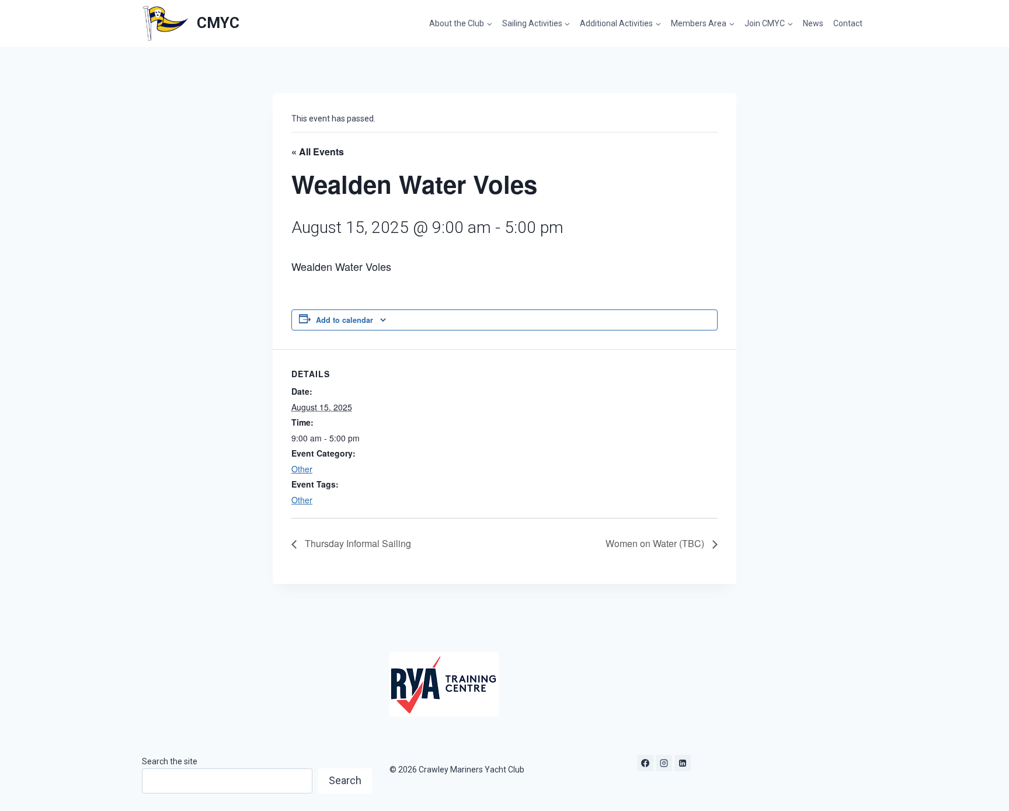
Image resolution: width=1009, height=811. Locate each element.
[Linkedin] (682, 763)
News (813, 23)
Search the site (169, 761)
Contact (847, 23)
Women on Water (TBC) (656, 543)
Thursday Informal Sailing (356, 543)
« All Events (317, 151)
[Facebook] (645, 763)
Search (345, 780)
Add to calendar (344, 320)
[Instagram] (664, 763)
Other (301, 469)
